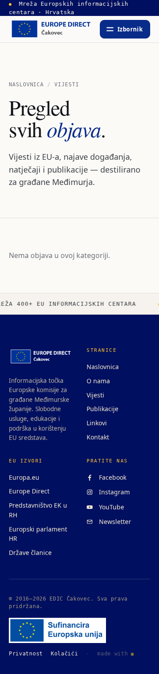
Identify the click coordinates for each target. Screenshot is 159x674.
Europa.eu (24, 477)
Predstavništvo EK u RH (38, 510)
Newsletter (113, 521)
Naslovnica (26, 84)
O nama (98, 381)
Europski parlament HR (38, 534)
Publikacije (102, 408)
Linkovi (97, 423)
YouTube (109, 507)
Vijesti (95, 395)
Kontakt (98, 437)
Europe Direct (29, 491)
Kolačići (64, 654)
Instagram (112, 492)
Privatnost (26, 654)
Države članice (30, 552)
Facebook (110, 477)
